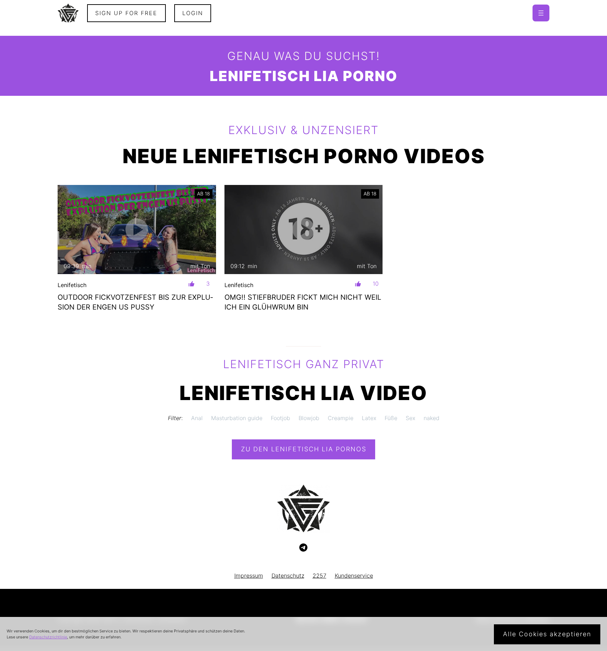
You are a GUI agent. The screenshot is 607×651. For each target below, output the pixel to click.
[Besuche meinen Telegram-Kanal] (303, 547)
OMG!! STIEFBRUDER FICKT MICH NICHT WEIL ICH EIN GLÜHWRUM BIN (302, 302)
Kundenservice (354, 575)
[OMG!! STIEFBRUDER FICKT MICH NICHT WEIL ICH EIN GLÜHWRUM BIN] (303, 229)
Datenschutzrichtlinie (48, 637)
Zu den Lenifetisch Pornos (303, 449)
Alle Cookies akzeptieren (547, 634)
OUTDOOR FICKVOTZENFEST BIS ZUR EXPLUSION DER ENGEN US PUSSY (135, 302)
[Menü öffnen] (541, 13)
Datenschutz (288, 575)
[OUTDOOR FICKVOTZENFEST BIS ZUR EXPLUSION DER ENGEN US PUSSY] (137, 229)
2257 (319, 575)
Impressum (248, 575)
